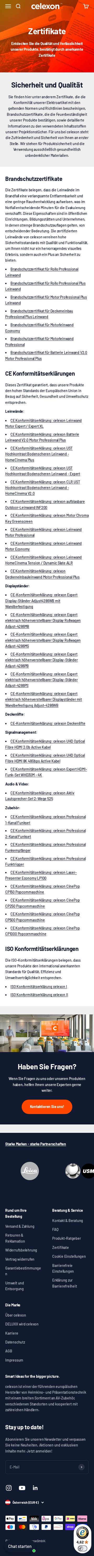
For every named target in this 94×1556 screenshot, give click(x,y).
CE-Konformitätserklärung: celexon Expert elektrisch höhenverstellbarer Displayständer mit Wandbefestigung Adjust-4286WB (43, 699)
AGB (8, 1351)
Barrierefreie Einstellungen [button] (63, 1268)
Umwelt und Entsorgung (14, 1286)
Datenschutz (15, 1342)
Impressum (14, 1360)
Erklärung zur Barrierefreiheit (64, 1283)
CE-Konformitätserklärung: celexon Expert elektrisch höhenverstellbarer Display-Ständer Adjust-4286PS (41, 680)
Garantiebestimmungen (23, 1271)
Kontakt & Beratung (67, 1220)
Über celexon (15, 1315)
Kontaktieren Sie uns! (47, 1106)
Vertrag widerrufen (19, 1259)
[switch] (82, 1548)
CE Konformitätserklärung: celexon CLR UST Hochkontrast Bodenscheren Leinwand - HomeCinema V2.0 (42, 488)
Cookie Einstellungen (69, 1256)
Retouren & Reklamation (15, 1238)
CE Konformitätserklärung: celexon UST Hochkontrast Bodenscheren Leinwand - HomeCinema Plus (39, 454)
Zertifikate (60, 1247)
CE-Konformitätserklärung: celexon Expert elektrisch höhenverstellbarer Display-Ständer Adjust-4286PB (41, 660)
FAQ (55, 1229)
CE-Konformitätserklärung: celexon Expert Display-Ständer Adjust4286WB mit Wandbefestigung (41, 601)
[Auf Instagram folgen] (8, 1487)
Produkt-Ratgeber (66, 1238)
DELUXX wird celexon (22, 1324)
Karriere (11, 1333)
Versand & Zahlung (19, 1226)
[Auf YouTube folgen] (22, 1487)
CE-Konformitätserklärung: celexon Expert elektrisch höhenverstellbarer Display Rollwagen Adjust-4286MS (43, 640)
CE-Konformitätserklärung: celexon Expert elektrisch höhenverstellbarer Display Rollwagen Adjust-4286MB (43, 620)
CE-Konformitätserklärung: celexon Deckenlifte (47, 723)
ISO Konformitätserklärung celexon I (38, 986)
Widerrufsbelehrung (21, 1250)
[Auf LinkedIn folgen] (35, 1487)
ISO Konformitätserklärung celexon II (39, 994)
